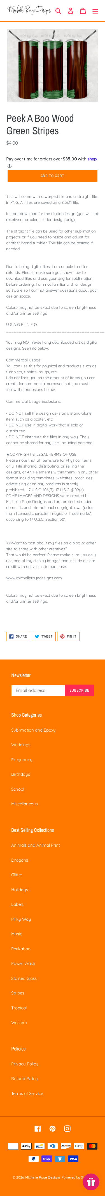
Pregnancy (21, 759)
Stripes (17, 993)
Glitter (16, 874)
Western (19, 1022)
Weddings (20, 744)
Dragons (19, 860)
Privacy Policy (24, 1064)
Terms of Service (27, 1093)
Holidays (19, 889)
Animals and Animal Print (35, 845)
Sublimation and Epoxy (33, 730)
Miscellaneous (24, 803)
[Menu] (95, 11)
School (17, 789)
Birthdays (20, 774)
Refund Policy (24, 1078)
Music (16, 933)
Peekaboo (21, 948)
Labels (17, 904)
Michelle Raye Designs (42, 1177)
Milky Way (21, 919)
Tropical (19, 1008)
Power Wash (23, 963)
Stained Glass (24, 978)
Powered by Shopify (77, 1177)
